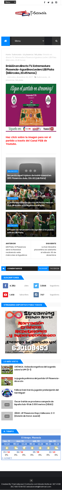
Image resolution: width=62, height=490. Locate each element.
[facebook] (44, 2)
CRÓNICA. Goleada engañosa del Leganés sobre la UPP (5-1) (35, 368)
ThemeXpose (17, 484)
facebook (54, 268)
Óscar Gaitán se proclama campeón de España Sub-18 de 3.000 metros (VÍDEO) (33, 403)
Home (8, 54)
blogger (43, 268)
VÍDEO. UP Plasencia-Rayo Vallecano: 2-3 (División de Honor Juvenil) (34, 414)
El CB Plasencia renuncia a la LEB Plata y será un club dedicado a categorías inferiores (30, 204)
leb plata (38, 54)
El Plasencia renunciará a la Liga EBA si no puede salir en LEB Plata (30, 231)
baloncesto (16, 54)
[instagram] (56, 2)
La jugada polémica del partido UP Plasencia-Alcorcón (36, 380)
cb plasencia (28, 54)
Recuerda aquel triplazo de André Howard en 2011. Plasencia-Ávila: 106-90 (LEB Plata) (29, 177)
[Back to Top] (31, 480)
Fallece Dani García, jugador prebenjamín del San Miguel (36, 391)
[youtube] (52, 2)
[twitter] (48, 2)
